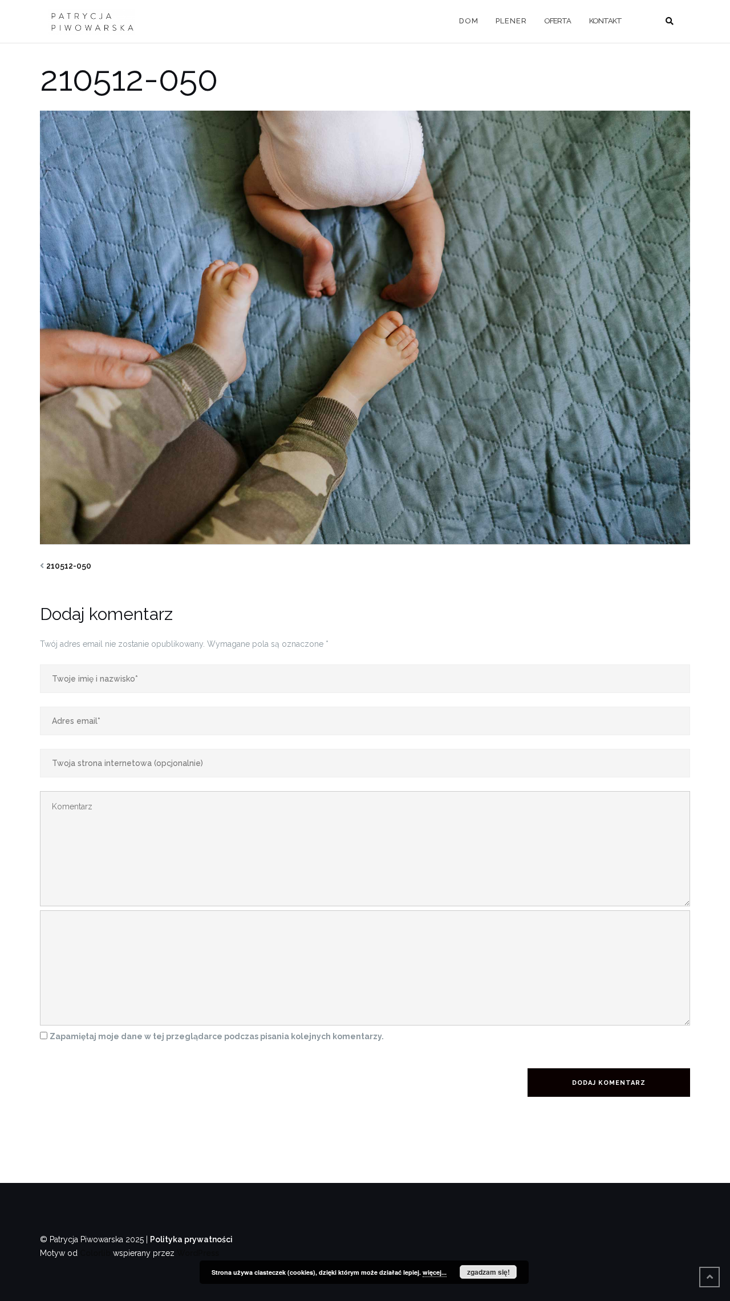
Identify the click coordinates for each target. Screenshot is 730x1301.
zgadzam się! (488, 1272)
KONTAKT (605, 21)
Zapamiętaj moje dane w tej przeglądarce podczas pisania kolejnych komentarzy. (217, 1036)
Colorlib (95, 1253)
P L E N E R (511, 21)
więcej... (435, 1272)
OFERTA (557, 21)
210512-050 (68, 565)
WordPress (198, 1253)
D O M (468, 21)
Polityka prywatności (191, 1239)
